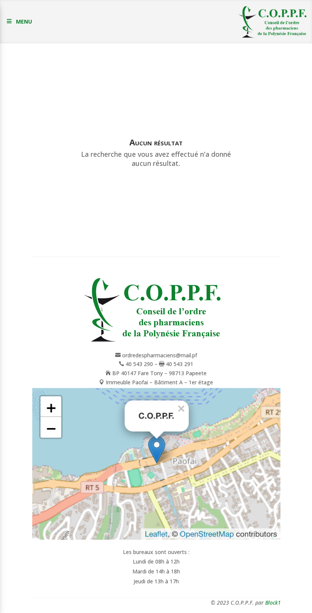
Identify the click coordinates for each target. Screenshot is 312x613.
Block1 (273, 602)
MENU (24, 21)
